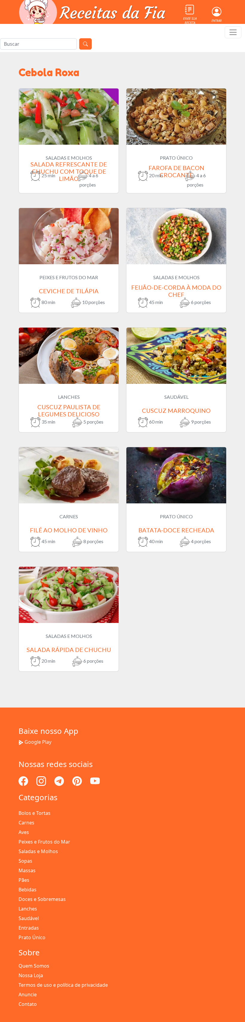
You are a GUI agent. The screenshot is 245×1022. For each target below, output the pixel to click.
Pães (24, 880)
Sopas (25, 861)
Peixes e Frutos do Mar (44, 841)
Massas (27, 870)
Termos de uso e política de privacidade (63, 985)
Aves (24, 832)
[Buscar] (85, 44)
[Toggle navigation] (233, 32)
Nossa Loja (31, 975)
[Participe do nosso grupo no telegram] (59, 780)
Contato (28, 1004)
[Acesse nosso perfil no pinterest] (77, 780)
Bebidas (27, 889)
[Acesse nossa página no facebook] (24, 780)
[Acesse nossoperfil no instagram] (41, 780)
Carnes (26, 822)
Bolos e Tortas (34, 813)
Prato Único (32, 937)
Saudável (29, 918)
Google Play (37, 742)
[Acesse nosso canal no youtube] (95, 780)
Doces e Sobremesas (42, 899)
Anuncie (28, 994)
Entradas (29, 928)
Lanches (28, 908)
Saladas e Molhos (38, 851)
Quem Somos (34, 966)
